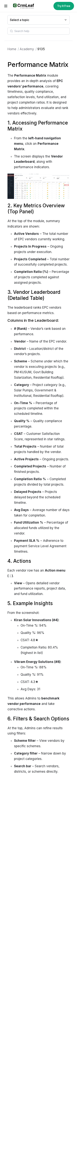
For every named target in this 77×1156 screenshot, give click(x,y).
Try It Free (63, 5)
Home (11, 49)
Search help (21, 31)
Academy (27, 49)
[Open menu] (5, 6)
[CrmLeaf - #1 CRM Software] (23, 6)
